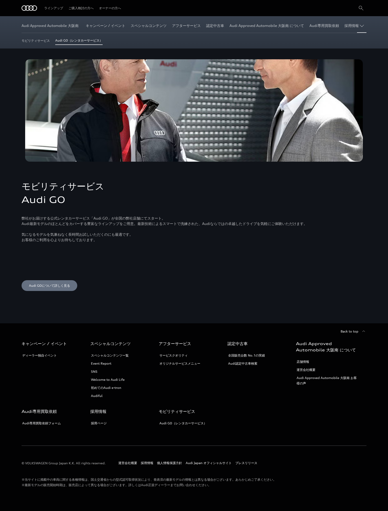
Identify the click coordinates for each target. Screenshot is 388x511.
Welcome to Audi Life (108, 379)
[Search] (361, 8)
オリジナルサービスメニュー (179, 363)
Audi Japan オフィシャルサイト (209, 463)
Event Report (101, 363)
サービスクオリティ (173, 355)
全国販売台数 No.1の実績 (246, 355)
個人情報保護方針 (169, 463)
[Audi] (29, 8)
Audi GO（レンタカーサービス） (183, 423)
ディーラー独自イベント (39, 355)
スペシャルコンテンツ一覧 (110, 355)
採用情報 (147, 463)
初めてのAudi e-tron (106, 388)
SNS (94, 371)
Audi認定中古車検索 (242, 363)
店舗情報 (303, 361)
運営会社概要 (306, 370)
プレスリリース (246, 463)
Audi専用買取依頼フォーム (41, 423)
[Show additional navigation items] (363, 25)
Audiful (97, 396)
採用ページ (99, 423)
